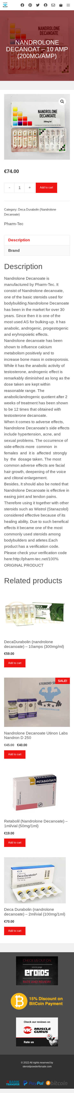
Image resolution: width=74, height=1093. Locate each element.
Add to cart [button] (14, 663)
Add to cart (46, 187)
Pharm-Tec (13, 224)
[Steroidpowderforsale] (5, 5)
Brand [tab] (14, 250)
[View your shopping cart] (61, 5)
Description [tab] (19, 240)
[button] (62, 101)
